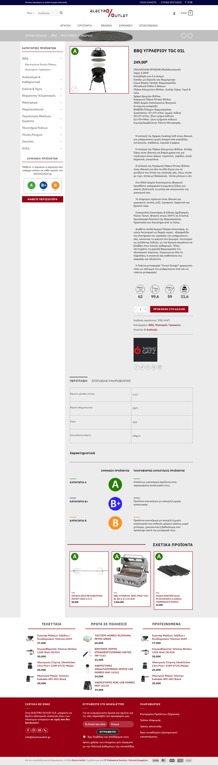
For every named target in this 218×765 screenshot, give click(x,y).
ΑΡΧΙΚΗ (65, 25)
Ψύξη (25, 148)
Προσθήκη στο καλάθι (169, 309)
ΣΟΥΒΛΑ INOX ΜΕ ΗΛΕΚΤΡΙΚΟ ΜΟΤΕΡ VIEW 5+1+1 (86, 597)
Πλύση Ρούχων (32, 135)
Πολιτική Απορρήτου (138, 760)
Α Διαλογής (150, 329)
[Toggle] (61, 59)
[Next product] (183, 35)
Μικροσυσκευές (33, 109)
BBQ (54, 36)
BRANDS (106, 25)
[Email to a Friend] (148, 367)
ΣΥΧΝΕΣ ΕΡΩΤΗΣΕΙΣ (171, 2)
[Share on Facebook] (136, 367)
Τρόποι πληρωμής (150, 720)
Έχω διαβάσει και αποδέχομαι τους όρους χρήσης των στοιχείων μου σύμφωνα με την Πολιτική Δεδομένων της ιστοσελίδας (108, 741)
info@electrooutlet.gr (37, 737)
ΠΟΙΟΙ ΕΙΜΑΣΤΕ (148, 2)
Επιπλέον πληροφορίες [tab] (111, 381)
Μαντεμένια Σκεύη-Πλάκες (40, 64)
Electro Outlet (78, 760)
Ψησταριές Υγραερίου (77, 36)
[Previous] (70, 581)
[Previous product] (189, 35)
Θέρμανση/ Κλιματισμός (39, 95)
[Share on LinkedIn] (159, 367)
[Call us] (45, 730)
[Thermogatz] (145, 349)
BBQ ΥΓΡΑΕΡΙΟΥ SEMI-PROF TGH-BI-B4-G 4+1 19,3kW (131, 597)
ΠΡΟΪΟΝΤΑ (85, 25)
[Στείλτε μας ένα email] (191, 2)
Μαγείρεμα (30, 102)
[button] (174, 13)
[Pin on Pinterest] (153, 367)
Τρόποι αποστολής (151, 726)
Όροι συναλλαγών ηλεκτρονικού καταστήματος (158, 734)
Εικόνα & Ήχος (32, 89)
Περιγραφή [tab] (78, 381)
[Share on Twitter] (142, 367)
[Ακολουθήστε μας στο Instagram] (188, 2)
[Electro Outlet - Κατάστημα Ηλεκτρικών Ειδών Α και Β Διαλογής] (109, 13)
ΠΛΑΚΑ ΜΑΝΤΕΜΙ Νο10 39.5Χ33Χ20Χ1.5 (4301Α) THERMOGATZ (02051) (168, 598)
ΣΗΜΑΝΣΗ (125, 25)
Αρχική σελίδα (36, 36)
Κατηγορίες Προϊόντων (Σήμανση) (159, 714)
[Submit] (61, 13)
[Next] (192, 581)
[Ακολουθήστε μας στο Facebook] (186, 2)
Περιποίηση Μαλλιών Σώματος (36, 118)
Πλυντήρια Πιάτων (35, 128)
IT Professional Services (115, 760)
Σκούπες (28, 141)
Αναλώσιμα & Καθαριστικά (31, 79)
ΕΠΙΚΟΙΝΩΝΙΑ (148, 25)
